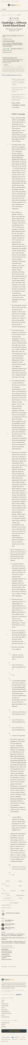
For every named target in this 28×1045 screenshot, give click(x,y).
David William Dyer (9, 920)
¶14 (10, 599)
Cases (2, 1000)
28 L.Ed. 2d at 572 (20, 714)
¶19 (10, 674)
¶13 (10, 563)
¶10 (10, 329)
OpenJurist (3, 14)
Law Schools (4, 1009)
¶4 (10, 102)
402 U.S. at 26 (16, 712)
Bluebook (22, 890)
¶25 (10, 817)
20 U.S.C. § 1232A (10, 41)
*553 (7, 144)
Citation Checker (5, 1017)
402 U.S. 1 (15, 655)
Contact (23, 1037)
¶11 (10, 380)
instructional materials (16, 799)
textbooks (3, 957)
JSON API (3, 1026)
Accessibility (15, 1037)
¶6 (10, 117)
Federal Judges (4, 1005)
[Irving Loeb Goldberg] (2, 924)
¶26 (10, 866)
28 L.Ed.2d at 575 (20, 722)
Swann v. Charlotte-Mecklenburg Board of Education (18, 155)
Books (2, 1015)
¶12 (10, 452)
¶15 (10, 630)
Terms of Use (22, 1039)
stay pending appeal (20, 687)
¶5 (10, 113)
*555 (7, 634)
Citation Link (13, 890)
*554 (7, 433)
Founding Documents (6, 1013)
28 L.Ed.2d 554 (19, 657)
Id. (13, 665)
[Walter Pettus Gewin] (2, 928)
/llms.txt (3, 1024)
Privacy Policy (4, 1041)
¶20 (10, 680)
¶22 (10, 719)
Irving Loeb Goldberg (10, 924)
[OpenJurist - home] (14, 5)
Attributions (15, 1039)
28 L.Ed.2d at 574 (20, 667)
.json (9, 966)
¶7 (10, 144)
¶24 (10, 735)
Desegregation (4, 949)
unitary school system (6, 959)
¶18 (10, 664)
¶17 (10, 654)
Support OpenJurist (14, 1031)
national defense (5, 954)
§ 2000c (14, 830)
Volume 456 (9, 14)
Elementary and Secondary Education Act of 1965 (18, 760)
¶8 (10, 212)
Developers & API (5, 1022)
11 (25, 643)
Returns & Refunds (5, 1039)
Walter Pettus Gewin (10, 927)
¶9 (10, 305)
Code (2, 1002)
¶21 (10, 711)
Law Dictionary (4, 1003)
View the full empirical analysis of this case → (12, 75)
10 (16, 614)
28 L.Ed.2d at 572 (20, 730)
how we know (9, 50)
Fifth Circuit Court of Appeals (14, 29)
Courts (3, 1007)
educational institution (18, 788)
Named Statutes (5, 1011)
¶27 (10, 874)
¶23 (10, 727)
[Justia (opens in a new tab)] (18, 994)
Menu (4, 9)
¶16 (10, 646)
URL (4, 890)
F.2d (15, 14)
